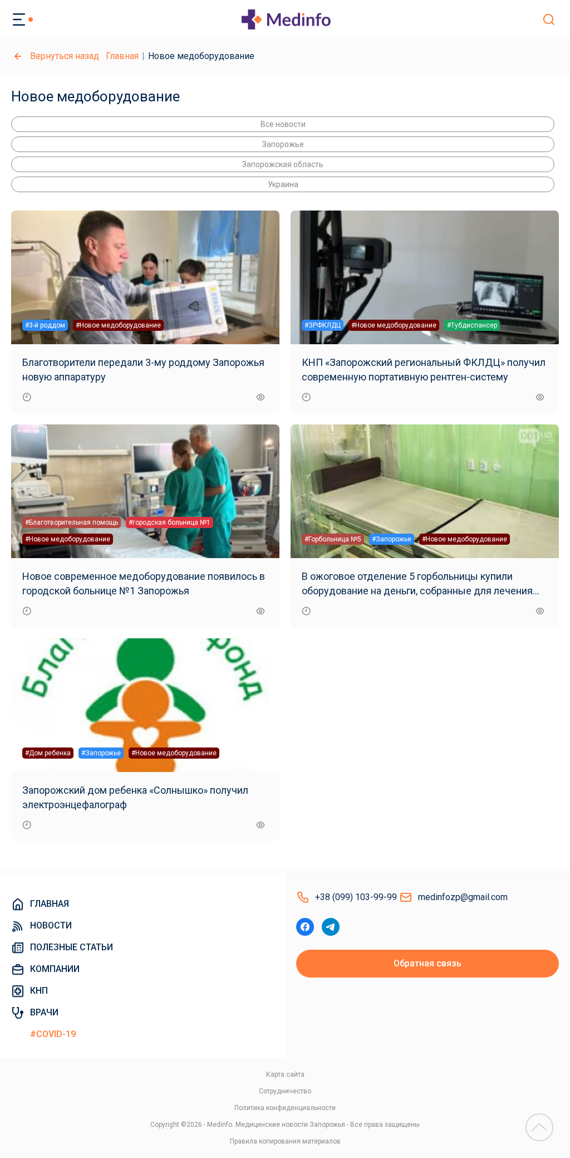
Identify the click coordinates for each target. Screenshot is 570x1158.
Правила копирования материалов (285, 1141)
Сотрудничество (285, 1091)
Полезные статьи (71, 947)
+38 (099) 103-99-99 (356, 897)
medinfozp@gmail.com (463, 897)
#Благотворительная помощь (71, 522)
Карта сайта (285, 1074)
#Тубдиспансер (472, 325)
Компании (55, 969)
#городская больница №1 (169, 522)
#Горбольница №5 (332, 539)
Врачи (44, 1012)
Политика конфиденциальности (285, 1108)
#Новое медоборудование (118, 325)
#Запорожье (391, 539)
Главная (122, 56)
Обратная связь (427, 963)
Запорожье (283, 144)
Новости (51, 925)
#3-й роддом (45, 325)
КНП (39, 990)
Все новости (283, 124)
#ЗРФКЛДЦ (322, 325)
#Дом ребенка (48, 753)
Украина (283, 184)
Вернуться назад (64, 56)
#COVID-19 (53, 1034)
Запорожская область (282, 164)
